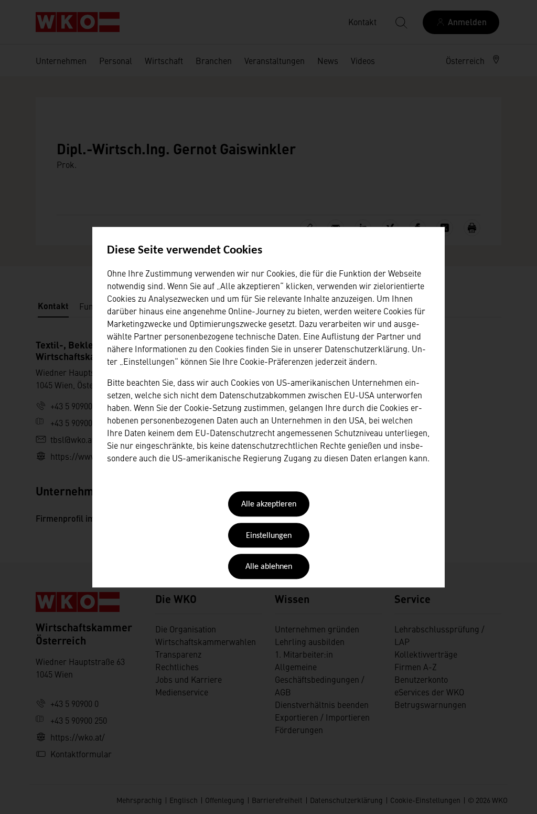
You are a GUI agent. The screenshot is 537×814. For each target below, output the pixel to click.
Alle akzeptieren (268, 505)
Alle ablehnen (268, 567)
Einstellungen (269, 536)
